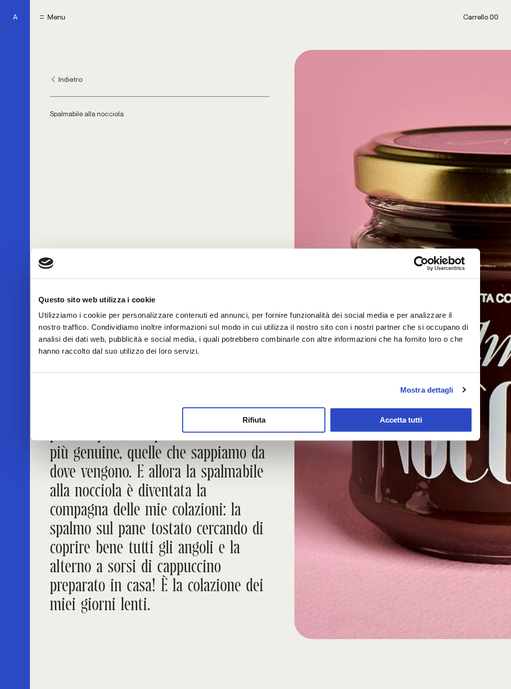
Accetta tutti (401, 420)
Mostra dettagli (427, 390)
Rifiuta (254, 420)
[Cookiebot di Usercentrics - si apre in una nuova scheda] (429, 263)
